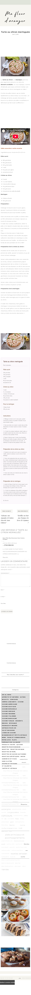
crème (26, 815)
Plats (14, 739)
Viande (24, 866)
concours (14, 699)
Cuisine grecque (8, 711)
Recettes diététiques (10, 756)
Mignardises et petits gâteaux (14, 735)
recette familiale (5, 853)
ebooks (5, 723)
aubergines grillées (16, 809)
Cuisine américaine (9, 704)
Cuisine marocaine (9, 718)
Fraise (17, 819)
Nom (2, 589)
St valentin (6, 766)
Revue (23, 756)
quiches (20, 744)
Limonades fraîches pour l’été (10, 775)
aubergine (6, 809)
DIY (2, 818)
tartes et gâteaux (9, 768)
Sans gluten (7, 761)
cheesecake (23, 812)
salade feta (17, 863)
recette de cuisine (6, 850)
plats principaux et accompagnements (15, 836)
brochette (4, 812)
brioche (24, 809)
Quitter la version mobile (7, 982)
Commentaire (5, 573)
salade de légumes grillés (8, 863)
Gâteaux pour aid (9, 728)
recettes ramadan (19, 854)
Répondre (5, 557)
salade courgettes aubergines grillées (11, 859)
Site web (3, 603)
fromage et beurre (9, 725)
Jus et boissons (8, 730)
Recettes (5, 749)
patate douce (5, 831)
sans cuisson (18, 866)
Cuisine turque (8, 720)
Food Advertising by (11, 643)
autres (23, 697)
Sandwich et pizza (9, 758)
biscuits (5, 699)
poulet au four (19, 844)
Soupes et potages (9, 763)
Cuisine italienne (9, 716)
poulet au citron (10, 844)
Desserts (19, 720)
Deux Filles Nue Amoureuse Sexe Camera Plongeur (14, 538)
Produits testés (8, 744)
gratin (12, 822)
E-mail (3, 596)
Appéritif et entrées (10, 697)
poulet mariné (5, 847)
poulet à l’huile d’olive (21, 847)
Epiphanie (13, 723)
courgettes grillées (18, 815)
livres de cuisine (9, 732)
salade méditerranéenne (7, 866)
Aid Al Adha (6, 694)
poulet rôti (12, 847)
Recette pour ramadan (11, 747)
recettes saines (5, 856)
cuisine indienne (8, 713)
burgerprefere (13, 812)
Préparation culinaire (11, 742)
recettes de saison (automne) (14, 754)
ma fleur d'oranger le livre (9, 828)
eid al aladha (11, 818)
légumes (12, 825)
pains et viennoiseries (16, 737)
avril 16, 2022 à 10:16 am (10, 543)
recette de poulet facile (17, 850)
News (4, 737)
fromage (22, 818)
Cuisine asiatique (9, 706)
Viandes (5, 869)
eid (5, 819)
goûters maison (5, 821)
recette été (12, 856)
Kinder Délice (5, 825)
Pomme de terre (19, 841)
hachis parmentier (19, 821)
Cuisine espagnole (9, 709)
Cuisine (21, 701)
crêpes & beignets (9, 701)
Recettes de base (17, 749)
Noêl (20, 828)
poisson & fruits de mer (7, 840)
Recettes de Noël (9, 751)
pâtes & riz (6, 739)
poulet (3, 844)
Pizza (10, 831)
